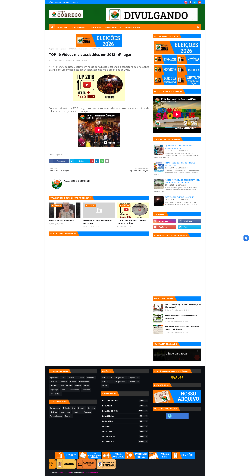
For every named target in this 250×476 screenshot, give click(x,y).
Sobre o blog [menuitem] (78, 27)
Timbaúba (122, 441)
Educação (53, 382)
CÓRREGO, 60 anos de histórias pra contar (97, 221)
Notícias (78, 386)
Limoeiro (122, 421)
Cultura (81, 378)
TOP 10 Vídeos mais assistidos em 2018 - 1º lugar (131, 221)
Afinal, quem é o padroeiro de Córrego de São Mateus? (183, 305)
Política (105, 386)
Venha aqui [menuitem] (96, 27)
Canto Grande (122, 401)
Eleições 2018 (120, 378)
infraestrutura (55, 394)
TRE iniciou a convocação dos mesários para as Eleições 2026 (182, 327)
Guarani (122, 406)
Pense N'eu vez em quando (61, 220)
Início (51, 2)
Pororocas (122, 436)
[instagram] (186, 2)
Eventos (73, 382)
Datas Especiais (69, 408)
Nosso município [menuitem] (113, 27)
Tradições (86, 390)
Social (63, 390)
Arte (63, 378)
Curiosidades (55, 408)
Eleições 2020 (134, 378)
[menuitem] (52, 27)
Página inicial (53, 49)
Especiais (63, 49)
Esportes (64, 382)
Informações (84, 382)
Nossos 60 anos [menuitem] (132, 27)
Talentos (68, 416)
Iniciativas (76, 412)
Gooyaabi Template (90, 472)
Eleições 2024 (120, 382)
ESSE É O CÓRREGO (57, 60)
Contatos (75, 2)
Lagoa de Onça (122, 411)
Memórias (87, 412)
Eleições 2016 (107, 378)
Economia (91, 378)
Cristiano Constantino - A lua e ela (179, 197)
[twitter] (195, 2)
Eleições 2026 (134, 382)
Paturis (122, 431)
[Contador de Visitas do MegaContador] (177, 378)
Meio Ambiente (66, 386)
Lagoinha (122, 416)
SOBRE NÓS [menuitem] (62, 27)
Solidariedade (74, 390)
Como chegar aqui (62, 2)
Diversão (81, 408)
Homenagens (65, 412)
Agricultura (54, 378)
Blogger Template (64, 472)
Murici (122, 426)
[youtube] (199, 2)
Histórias (53, 412)
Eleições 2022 (107, 382)
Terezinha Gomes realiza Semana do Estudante (181, 316)
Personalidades (56, 416)
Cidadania (71, 378)
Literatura (53, 386)
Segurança (54, 390)
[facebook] (190, 2)
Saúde (86, 386)
